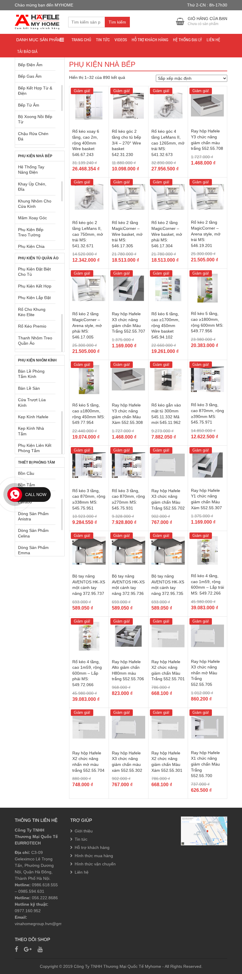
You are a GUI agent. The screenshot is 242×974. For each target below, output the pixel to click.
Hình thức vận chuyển (95, 864)
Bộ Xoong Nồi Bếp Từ (35, 119)
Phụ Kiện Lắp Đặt (34, 297)
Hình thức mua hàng (94, 855)
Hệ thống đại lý (187, 39)
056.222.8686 (45, 897)
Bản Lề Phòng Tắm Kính (31, 374)
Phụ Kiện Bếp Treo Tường (30, 232)
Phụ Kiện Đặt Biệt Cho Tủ (34, 272)
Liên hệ (213, 39)
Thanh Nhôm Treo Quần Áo (35, 341)
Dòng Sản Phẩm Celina (33, 533)
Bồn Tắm (26, 484)
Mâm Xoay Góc (32, 217)
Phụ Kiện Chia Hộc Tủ (31, 249)
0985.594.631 (31, 891)
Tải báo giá (27, 51)
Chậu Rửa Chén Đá (33, 136)
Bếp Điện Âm (30, 64)
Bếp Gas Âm (30, 76)
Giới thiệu (84, 831)
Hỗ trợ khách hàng (150, 39)
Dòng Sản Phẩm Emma (33, 550)
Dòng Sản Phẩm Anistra (33, 516)
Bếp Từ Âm (28, 105)
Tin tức (103, 39)
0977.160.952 (28, 910)
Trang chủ (81, 39)
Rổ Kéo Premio (32, 326)
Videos (121, 39)
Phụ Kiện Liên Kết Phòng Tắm (34, 448)
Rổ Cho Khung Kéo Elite (31, 312)
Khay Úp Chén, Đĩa (32, 187)
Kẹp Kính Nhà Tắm (31, 431)
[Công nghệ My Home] (37, 21)
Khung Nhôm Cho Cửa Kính (34, 204)
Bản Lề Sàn (29, 388)
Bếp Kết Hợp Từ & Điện (35, 91)
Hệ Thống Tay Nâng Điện (31, 170)
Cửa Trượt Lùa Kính (32, 402)
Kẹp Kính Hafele (33, 416)
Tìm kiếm (117, 22)
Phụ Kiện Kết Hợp (34, 286)
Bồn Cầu (26, 473)
